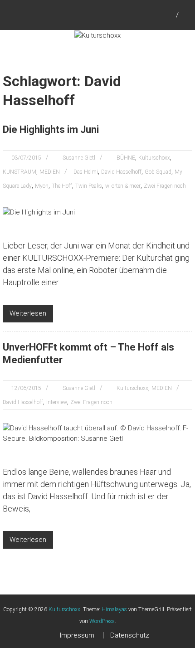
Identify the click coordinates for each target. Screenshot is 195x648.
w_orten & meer (123, 186)
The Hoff (62, 186)
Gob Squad (158, 172)
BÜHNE (126, 158)
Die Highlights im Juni (51, 129)
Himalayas (114, 609)
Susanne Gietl (79, 158)
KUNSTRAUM (19, 172)
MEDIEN (49, 172)
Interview (56, 402)
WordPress (102, 621)
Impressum (77, 635)
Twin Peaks (88, 186)
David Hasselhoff (121, 172)
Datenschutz (129, 635)
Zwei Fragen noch (165, 186)
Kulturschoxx (154, 158)
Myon (42, 186)
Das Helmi (85, 172)
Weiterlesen (28, 313)
